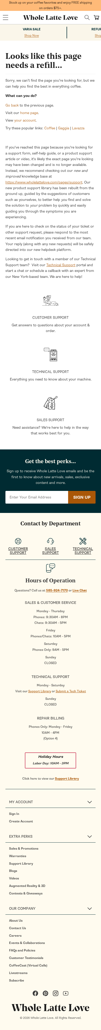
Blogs (13, 871)
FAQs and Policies (22, 950)
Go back (12, 105)
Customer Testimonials (26, 958)
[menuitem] (52, 814)
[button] (5, 17)
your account (25, 120)
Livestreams (18, 973)
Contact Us (17, 928)
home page (29, 113)
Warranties (17, 856)
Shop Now (31, 35)
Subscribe (16, 980)
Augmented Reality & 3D (27, 886)
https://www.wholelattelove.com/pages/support (43, 182)
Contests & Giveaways (25, 893)
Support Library (39, 691)
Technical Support (60, 265)
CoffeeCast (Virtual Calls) (28, 965)
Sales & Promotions (23, 848)
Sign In (14, 814)
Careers (15, 936)
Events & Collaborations (27, 943)
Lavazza (78, 128)
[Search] (87, 17)
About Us (16, 921)
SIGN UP (81, 497)
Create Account (21, 821)
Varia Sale (32, 29)
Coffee (49, 128)
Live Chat (80, 590)
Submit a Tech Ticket (71, 691)
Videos (14, 878)
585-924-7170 (57, 590)
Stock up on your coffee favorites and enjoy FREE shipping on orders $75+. (50, 5)
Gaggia (63, 128)
